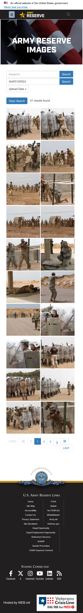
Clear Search (17, 101)
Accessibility (30, 510)
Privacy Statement (30, 519)
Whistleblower (53, 515)
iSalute (53, 506)
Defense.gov (53, 524)
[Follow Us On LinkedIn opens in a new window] (49, 574)
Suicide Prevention (41, 546)
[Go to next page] (57, 442)
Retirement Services (41, 537)
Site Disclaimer (31, 524)
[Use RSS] (59, 574)
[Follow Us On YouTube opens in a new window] (40, 574)
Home (30, 501)
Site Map (31, 506)
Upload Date (17, 89)
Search (66, 74)
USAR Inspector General (41, 550)
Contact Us (30, 515)
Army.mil (53, 519)
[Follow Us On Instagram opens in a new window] (30, 574)
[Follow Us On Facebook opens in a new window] (11, 574)
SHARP (41, 541)
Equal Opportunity (41, 528)
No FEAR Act (53, 510)
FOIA (53, 501)
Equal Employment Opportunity (40, 532)
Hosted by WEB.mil (16, 602)
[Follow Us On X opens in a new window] (20, 574)
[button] (18, 7)
